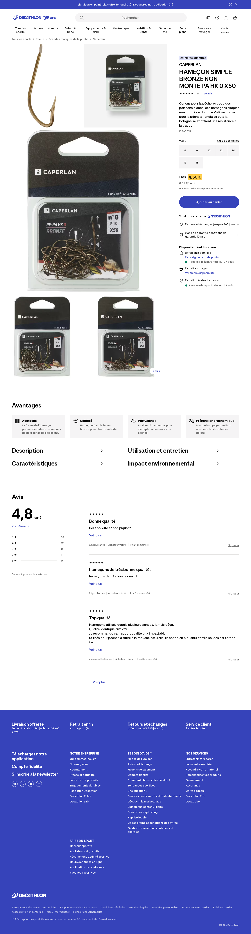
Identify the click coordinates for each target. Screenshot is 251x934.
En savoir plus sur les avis (27, 574)
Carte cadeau (226, 30)
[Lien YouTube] (31, 784)
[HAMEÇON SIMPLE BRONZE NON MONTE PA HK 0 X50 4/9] (42, 336)
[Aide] (217, 17)
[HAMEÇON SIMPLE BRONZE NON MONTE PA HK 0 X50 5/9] (125, 336)
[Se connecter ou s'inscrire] (226, 17)
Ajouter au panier (209, 202)
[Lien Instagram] (39, 784)
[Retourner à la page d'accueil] (35, 17)
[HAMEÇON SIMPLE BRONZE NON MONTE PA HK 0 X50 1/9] (125, 85)
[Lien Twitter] (23, 784)
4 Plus (156, 371)
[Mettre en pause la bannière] (230, 4)
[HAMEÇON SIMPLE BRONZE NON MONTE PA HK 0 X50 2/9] (42, 85)
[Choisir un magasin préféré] (208, 17)
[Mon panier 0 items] (234, 17)
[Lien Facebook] (15, 784)
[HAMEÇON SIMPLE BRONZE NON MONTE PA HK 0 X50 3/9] (83, 211)
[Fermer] (236, 4)
